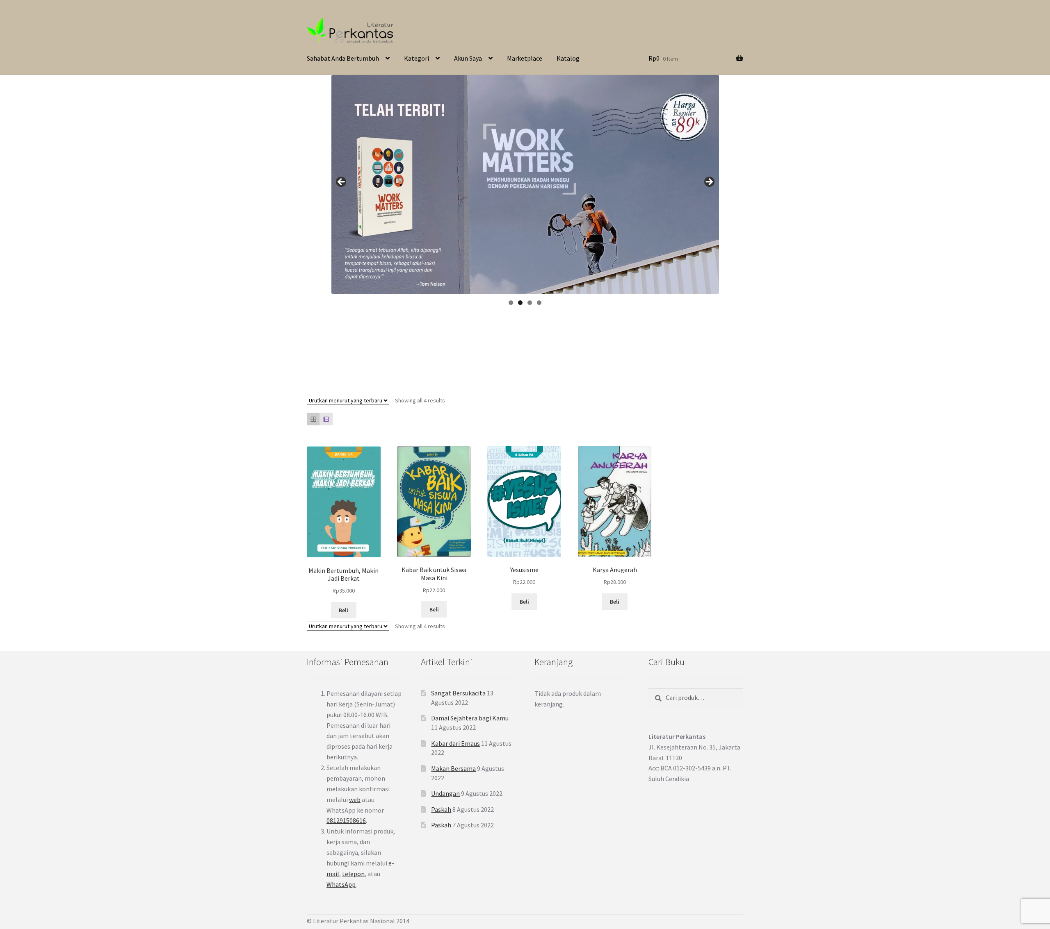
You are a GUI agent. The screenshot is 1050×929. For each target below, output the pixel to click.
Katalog (568, 58)
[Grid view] (313, 419)
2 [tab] (520, 302)
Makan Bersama (453, 768)
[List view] (326, 419)
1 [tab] (511, 302)
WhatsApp (341, 884)
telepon (353, 874)
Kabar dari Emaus (455, 743)
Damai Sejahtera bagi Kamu (470, 718)
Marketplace (524, 58)
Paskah (441, 809)
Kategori (416, 58)
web (355, 799)
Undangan (445, 793)
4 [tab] (539, 302)
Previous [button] (342, 182)
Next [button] (709, 182)
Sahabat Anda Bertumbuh (343, 58)
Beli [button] (343, 610)
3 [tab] (529, 302)
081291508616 (346, 820)
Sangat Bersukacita (458, 693)
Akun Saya (468, 58)
